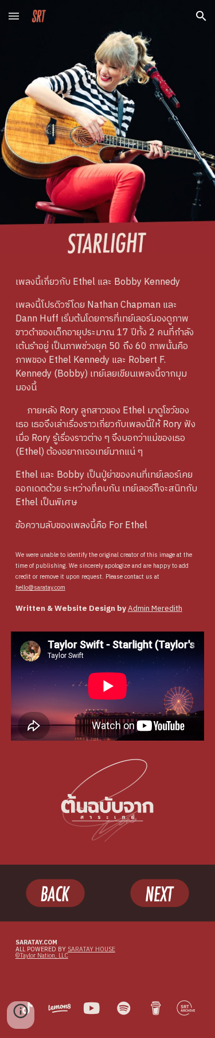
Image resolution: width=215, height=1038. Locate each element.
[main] (108, 404)
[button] (14, 16)
